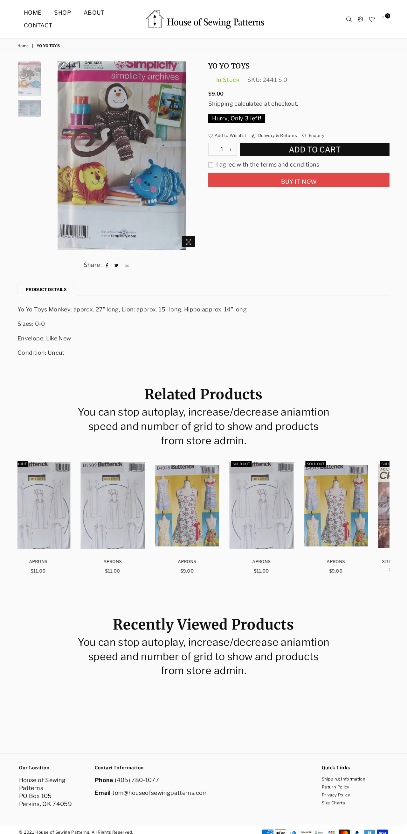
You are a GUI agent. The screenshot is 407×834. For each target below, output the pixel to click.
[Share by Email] (127, 264)
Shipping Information (343, 778)
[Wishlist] (372, 19)
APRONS (54, 561)
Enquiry (315, 135)
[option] (122, 155)
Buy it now (299, 181)
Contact (38, 25)
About (94, 12)
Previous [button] (50, 155)
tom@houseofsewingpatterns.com (160, 792)
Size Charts (333, 802)
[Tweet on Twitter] (117, 264)
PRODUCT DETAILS (46, 289)
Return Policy (335, 786)
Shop (62, 12)
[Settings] (360, 19)
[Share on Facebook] (107, 264)
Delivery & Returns (277, 135)
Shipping (220, 103)
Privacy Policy (336, 794)
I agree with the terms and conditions (267, 164)
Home (32, 12)
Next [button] (193, 155)
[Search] (349, 19)
